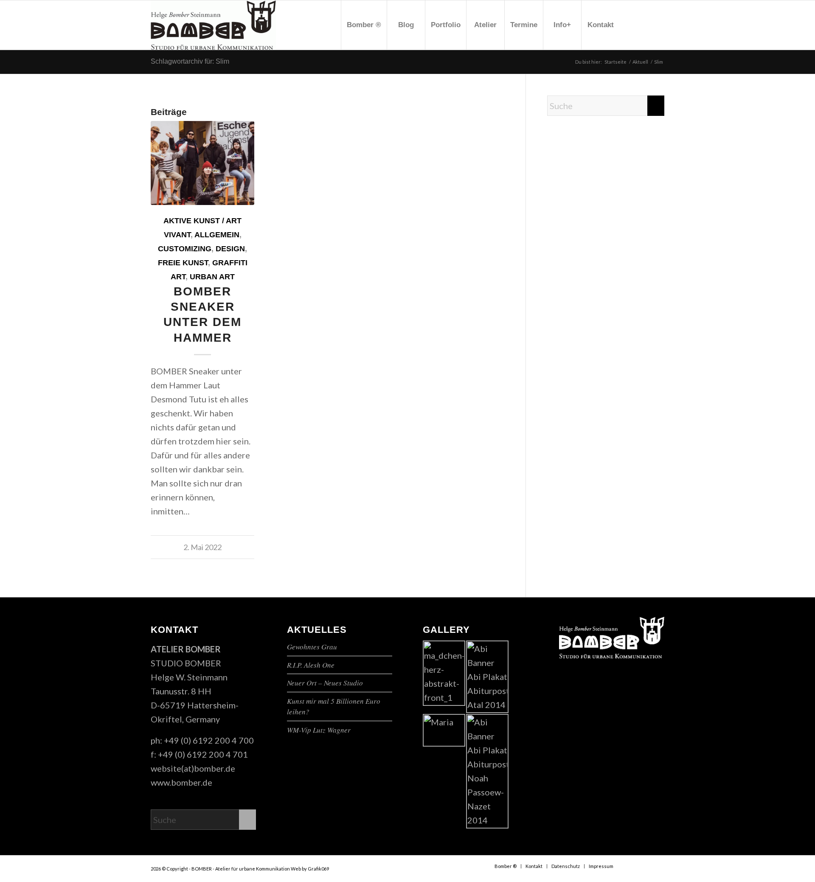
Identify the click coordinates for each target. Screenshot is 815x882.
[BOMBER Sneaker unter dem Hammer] (202, 163)
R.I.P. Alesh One (310, 665)
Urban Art (212, 276)
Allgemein (216, 234)
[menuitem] (364, 25)
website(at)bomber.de (193, 768)
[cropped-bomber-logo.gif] (213, 25)
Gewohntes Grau (312, 647)
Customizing (184, 248)
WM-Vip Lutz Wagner (319, 730)
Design (230, 248)
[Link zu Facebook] (632, 24)
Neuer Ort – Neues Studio (325, 683)
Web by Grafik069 (310, 868)
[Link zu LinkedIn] (658, 24)
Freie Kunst (183, 262)
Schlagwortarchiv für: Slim (190, 61)
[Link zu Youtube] (645, 24)
